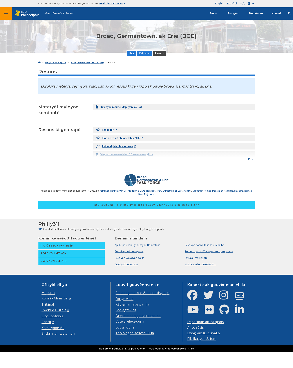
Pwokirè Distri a (54, 310)
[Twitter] (210, 297)
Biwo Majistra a (146, 194)
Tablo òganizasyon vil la (135, 333)
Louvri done (125, 327)
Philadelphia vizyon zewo (117, 146)
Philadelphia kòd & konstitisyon (141, 292)
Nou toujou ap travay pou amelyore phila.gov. (146, 204)
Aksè (191, 348)
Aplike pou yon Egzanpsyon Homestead (137, 245)
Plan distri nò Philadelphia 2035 (121, 138)
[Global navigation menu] (6, 13)
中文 (242, 3)
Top (284, 347)
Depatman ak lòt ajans (205, 321)
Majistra (48, 292)
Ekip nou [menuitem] (144, 53)
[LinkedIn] (242, 312)
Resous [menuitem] (159, 53)
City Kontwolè (52, 316)
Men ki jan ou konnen (111, 3)
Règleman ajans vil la (132, 304)
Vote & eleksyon (128, 321)
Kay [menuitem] (131, 53)
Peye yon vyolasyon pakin (129, 258)
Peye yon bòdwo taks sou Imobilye (204, 245)
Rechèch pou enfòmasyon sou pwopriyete (209, 251)
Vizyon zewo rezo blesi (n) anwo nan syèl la (126, 154)
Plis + (251, 159)
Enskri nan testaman (58, 333)
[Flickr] (212, 312)
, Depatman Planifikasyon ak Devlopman (231, 190)
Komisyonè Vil (53, 327)
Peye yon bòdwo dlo (126, 264)
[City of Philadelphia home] (28, 13)
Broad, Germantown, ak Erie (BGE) (87, 62)
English (219, 3)
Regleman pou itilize (111, 348)
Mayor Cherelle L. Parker (58, 13)
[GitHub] (226, 312)
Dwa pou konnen (135, 348)
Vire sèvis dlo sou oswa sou (200, 264)
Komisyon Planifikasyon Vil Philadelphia (119, 190)
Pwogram (234, 13)
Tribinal (48, 304)
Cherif (46, 321)
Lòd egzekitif (126, 310)
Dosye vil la (124, 298)
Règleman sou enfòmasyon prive (167, 348)
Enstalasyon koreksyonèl (129, 251)
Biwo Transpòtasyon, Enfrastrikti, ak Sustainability (165, 190)
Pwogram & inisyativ (203, 333)
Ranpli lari (108, 129)
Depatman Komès (201, 190)
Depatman (256, 13)
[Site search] (289, 13)
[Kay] (39, 62)
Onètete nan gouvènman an (138, 315)
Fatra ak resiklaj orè (196, 258)
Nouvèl (276, 13)
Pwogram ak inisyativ (55, 62)
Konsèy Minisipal (55, 298)
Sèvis (213, 13)
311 (40, 229)
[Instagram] (226, 297)
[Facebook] (194, 297)
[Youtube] (195, 312)
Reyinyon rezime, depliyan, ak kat (121, 107)
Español (232, 3)
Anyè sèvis (195, 327)
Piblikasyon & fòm (201, 338)
